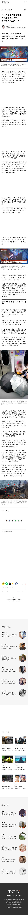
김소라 (7, 26)
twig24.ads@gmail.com (16, 904)
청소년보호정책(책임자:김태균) (12, 901)
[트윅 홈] (5, 2)
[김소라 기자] (3, 27)
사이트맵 (19, 901)
